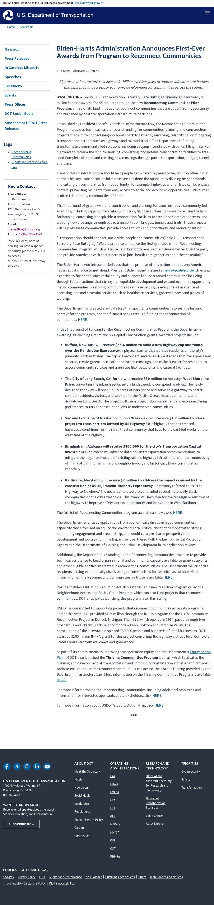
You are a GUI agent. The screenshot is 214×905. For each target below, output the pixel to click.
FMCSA (114, 792)
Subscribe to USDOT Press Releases (26, 125)
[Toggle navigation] (207, 12)
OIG (112, 840)
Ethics (142, 877)
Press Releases (17, 58)
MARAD (115, 824)
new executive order (179, 270)
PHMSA (115, 856)
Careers (79, 828)
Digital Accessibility (61, 883)
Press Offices (15, 104)
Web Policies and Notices (166, 877)
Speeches (13, 76)
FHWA (114, 784)
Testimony (13, 86)
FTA (112, 808)
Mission (79, 779)
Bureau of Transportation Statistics (156, 803)
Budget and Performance (65, 877)
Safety (185, 779)
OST (113, 848)
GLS (112, 816)
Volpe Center (154, 816)
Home (11, 27)
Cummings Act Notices (120, 877)
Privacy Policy (26, 877)
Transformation (191, 787)
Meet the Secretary (87, 771)
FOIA (42, 877)
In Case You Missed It (22, 67)
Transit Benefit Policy (88, 820)
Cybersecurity (190, 771)
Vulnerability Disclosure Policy (26, 883)
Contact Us (81, 836)
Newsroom (26, 27)
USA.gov (8, 877)
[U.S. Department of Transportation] (48, 15)
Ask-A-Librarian (155, 824)
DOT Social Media (19, 113)
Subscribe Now (21, 824)
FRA (112, 800)
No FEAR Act (93, 877)
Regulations (82, 812)
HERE (82, 319)
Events (10, 95)
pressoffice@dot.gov (22, 229)
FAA (112, 776)
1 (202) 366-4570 (30, 234)
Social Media (82, 795)
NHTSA (114, 832)
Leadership (81, 804)
